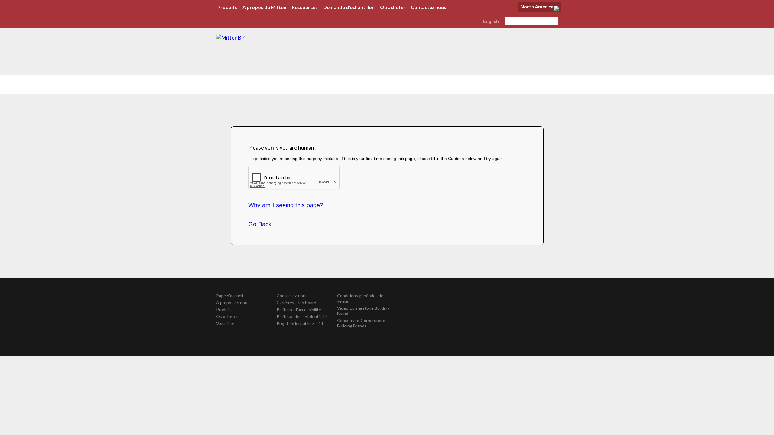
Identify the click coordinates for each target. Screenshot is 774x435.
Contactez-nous (292, 295)
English (491, 21)
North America (537, 6)
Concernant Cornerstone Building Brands (361, 323)
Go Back (260, 224)
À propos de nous (232, 302)
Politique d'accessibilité (299, 309)
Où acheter (392, 7)
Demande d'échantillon (349, 7)
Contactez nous (428, 7)
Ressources (305, 7)
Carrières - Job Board (296, 302)
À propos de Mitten (264, 7)
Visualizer (225, 323)
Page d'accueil (229, 295)
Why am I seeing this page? (285, 205)
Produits (227, 7)
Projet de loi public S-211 (300, 323)
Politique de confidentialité (302, 316)
